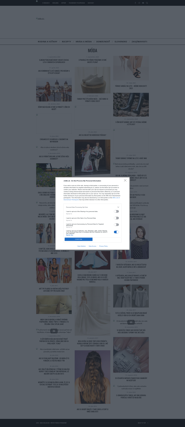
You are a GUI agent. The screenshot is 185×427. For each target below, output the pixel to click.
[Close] (126, 181)
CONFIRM (78, 239)
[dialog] (92, 213)
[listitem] (92, 207)
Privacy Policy (103, 246)
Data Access (92, 246)
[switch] (116, 211)
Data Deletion (81, 246)
